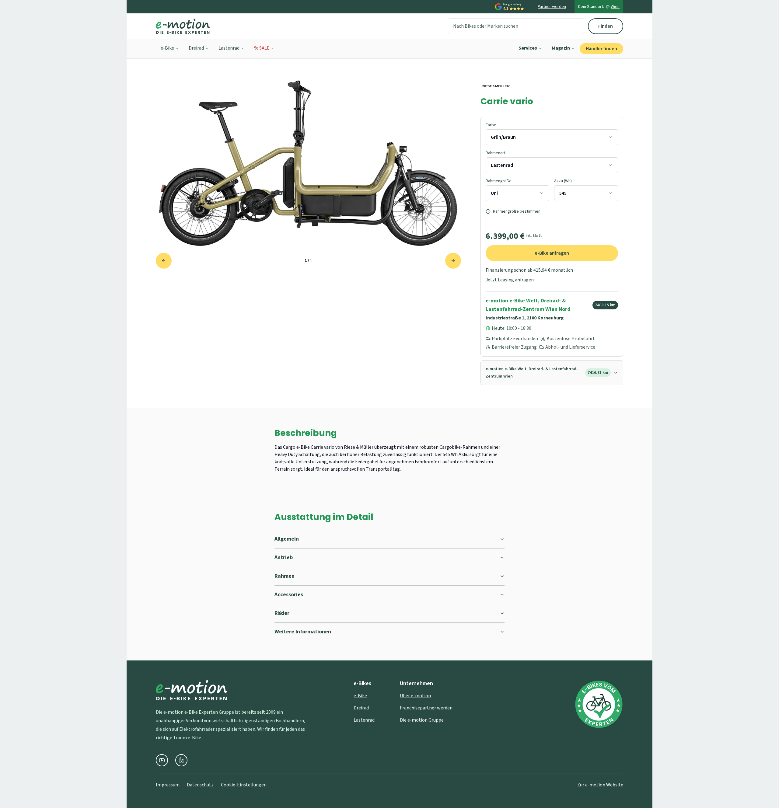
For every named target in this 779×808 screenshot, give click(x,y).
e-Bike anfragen (552, 253)
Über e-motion (415, 695)
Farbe (491, 125)
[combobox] (552, 137)
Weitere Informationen (302, 632)
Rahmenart (495, 153)
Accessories (288, 594)
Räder (281, 613)
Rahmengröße (499, 181)
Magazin (561, 48)
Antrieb (283, 557)
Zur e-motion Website (600, 785)
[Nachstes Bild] (453, 261)
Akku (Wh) (563, 181)
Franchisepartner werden (426, 708)
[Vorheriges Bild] (164, 261)
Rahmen (284, 576)
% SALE (262, 48)
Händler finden (601, 48)
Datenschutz (200, 785)
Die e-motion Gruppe (422, 720)
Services (528, 48)
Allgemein (286, 539)
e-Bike (167, 48)
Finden (605, 26)
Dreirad (196, 48)
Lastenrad (228, 48)
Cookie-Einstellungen (244, 785)
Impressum (168, 785)
